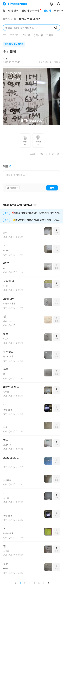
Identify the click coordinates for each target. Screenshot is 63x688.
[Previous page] (15, 583)
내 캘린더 (13, 10)
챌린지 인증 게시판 (30, 18)
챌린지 (47, 10)
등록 (52, 187)
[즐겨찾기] (35, 205)
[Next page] (48, 583)
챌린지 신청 (9, 18)
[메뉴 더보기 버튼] (4, 35)
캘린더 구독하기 (30, 10)
